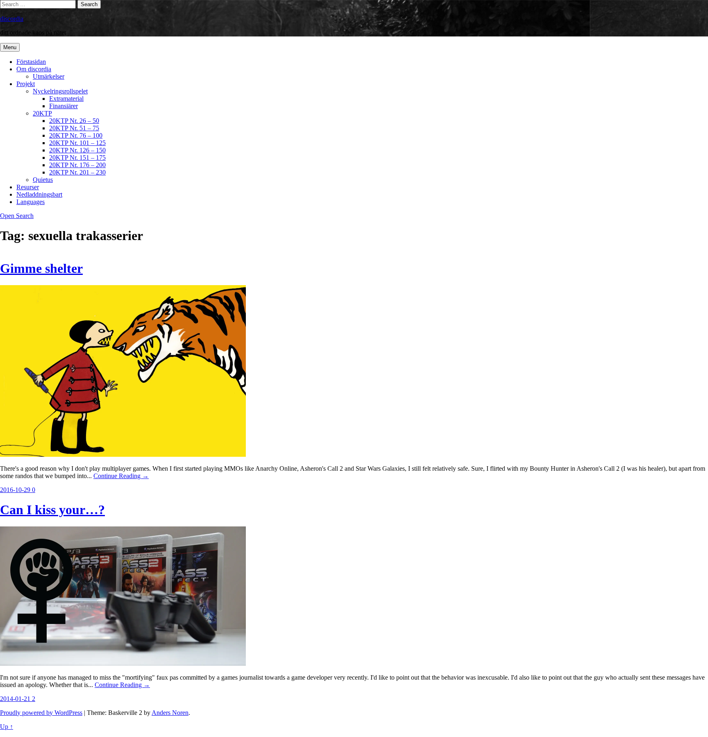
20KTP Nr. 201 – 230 (77, 172)
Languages (30, 201)
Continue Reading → (121, 475)
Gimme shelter (41, 268)
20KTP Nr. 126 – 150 (77, 150)
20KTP (42, 113)
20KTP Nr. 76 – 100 (75, 135)
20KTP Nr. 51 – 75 (74, 128)
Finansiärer (63, 105)
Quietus (43, 179)
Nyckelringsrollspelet (60, 91)
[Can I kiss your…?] (123, 663)
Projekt (25, 83)
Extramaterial (66, 98)
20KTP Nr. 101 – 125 (77, 142)
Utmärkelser (48, 76)
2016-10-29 (16, 489)
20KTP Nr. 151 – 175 (77, 157)
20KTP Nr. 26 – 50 (74, 120)
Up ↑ (6, 726)
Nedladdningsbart (39, 194)
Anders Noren (170, 712)
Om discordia (33, 69)
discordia (11, 18)
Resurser (27, 187)
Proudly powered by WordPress (41, 712)
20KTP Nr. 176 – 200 (77, 164)
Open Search (17, 215)
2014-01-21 (16, 698)
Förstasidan (31, 61)
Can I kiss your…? (52, 509)
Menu (9, 47)
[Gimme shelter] (123, 454)
